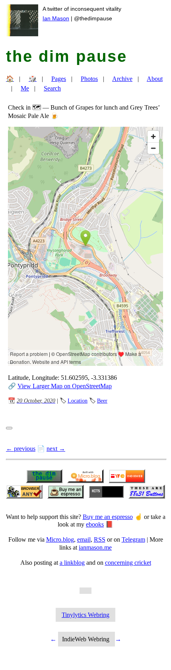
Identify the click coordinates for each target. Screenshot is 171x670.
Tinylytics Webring (85, 614)
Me (25, 88)
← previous (20, 448)
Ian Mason (56, 18)
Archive (122, 78)
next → (56, 448)
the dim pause (66, 56)
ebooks (95, 524)
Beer (102, 400)
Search (52, 88)
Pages (58, 78)
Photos (89, 78)
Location (77, 400)
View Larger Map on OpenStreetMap (64, 386)
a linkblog (72, 562)
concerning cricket (128, 562)
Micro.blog (60, 539)
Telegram (133, 539)
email (84, 539)
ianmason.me (95, 547)
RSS (99, 539)
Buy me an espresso (108, 516)
